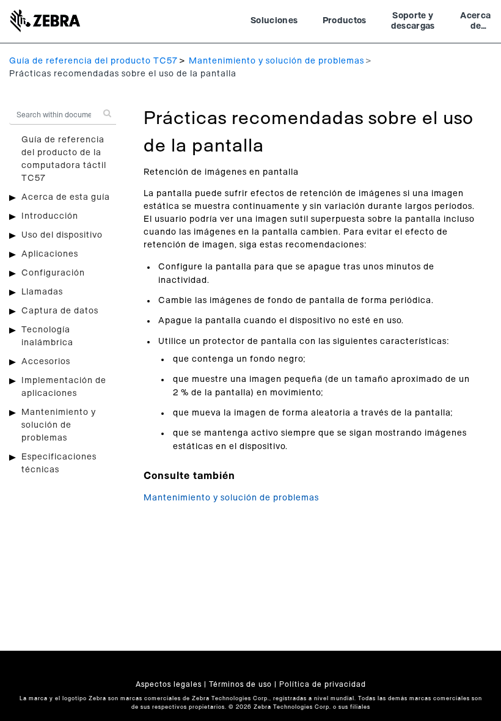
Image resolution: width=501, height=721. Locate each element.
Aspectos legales (169, 684)
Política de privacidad (322, 684)
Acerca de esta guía (65, 197)
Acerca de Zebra (475, 23)
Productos (345, 20)
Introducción (49, 216)
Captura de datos (59, 311)
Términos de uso (240, 684)
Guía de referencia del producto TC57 (93, 61)
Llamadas (42, 292)
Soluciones (274, 20)
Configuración (53, 273)
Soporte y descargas (413, 21)
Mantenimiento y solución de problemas (276, 61)
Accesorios (45, 361)
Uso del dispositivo (62, 235)
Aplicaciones (49, 254)
